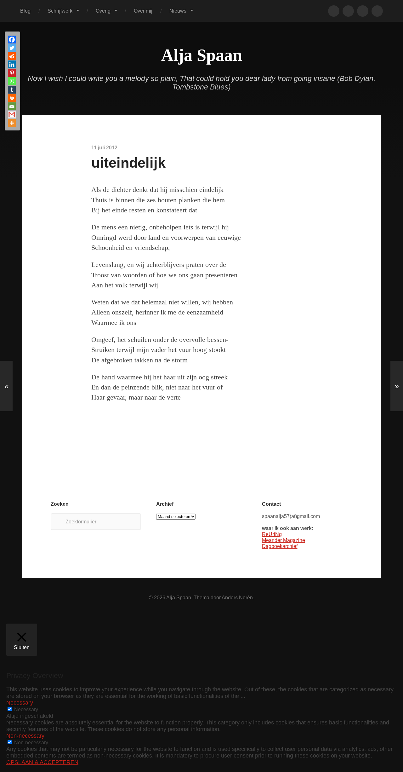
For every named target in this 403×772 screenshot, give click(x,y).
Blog (25, 11)
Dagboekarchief (280, 546)
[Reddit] (12, 56)
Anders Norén (237, 597)
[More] (12, 123)
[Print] (12, 98)
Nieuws (177, 11)
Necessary (26, 709)
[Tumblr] (12, 90)
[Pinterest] (12, 73)
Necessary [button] (19, 703)
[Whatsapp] (12, 81)
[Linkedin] (12, 64)
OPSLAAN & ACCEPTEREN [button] (42, 762)
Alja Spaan (201, 55)
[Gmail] (12, 114)
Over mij (143, 11)
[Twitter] (12, 48)
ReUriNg (272, 534)
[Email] (12, 106)
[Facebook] (12, 39)
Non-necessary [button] (25, 736)
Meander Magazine (283, 540)
